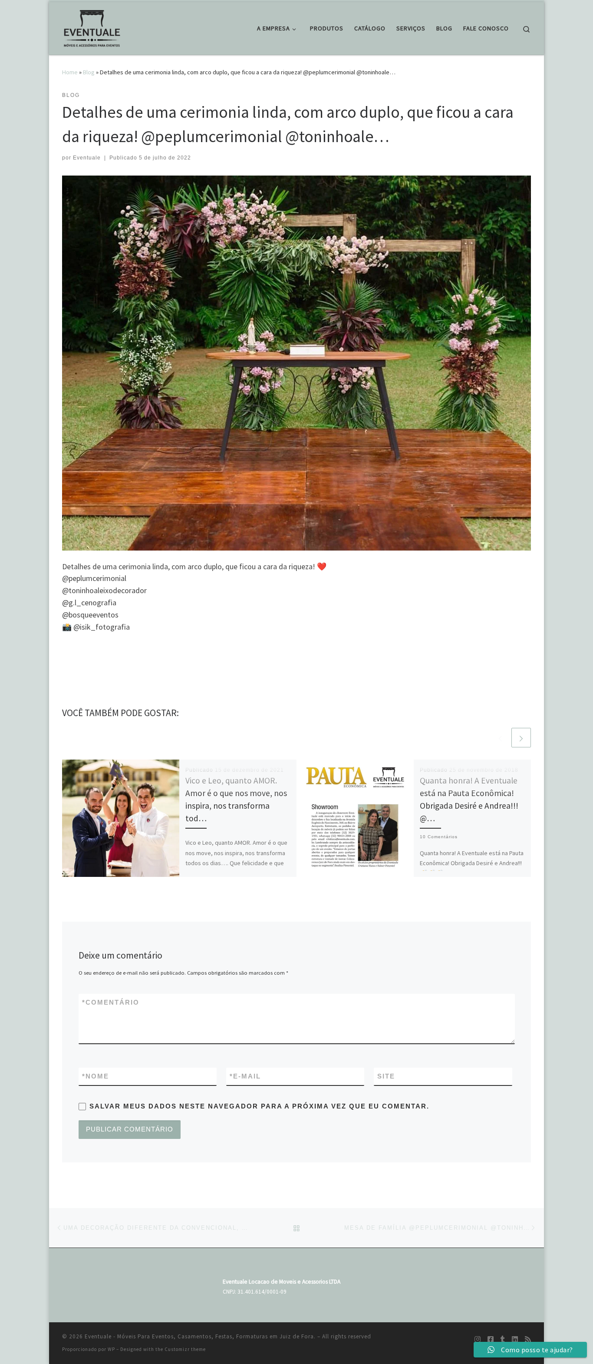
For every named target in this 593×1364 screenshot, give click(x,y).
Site (386, 1076)
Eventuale (87, 158)
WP (111, 1349)
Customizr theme (185, 1349)
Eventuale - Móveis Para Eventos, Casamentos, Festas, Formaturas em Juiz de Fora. (200, 1336)
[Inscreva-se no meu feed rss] (528, 1339)
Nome (95, 1076)
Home (70, 72)
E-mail (245, 1076)
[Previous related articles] (500, 737)
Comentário (110, 1002)
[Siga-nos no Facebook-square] (491, 1339)
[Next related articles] (521, 737)
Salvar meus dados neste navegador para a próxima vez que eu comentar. (259, 1106)
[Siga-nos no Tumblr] (503, 1339)
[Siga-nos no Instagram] (477, 1339)
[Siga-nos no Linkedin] (515, 1339)
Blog (89, 72)
